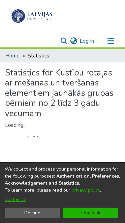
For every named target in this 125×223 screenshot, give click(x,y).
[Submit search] (64, 41)
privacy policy (86, 190)
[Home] (32, 16)
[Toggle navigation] (110, 41)
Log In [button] (87, 41)
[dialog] (62, 192)
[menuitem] (73, 41)
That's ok (90, 213)
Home (12, 55)
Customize (15, 199)
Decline (32, 213)
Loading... (15, 125)
